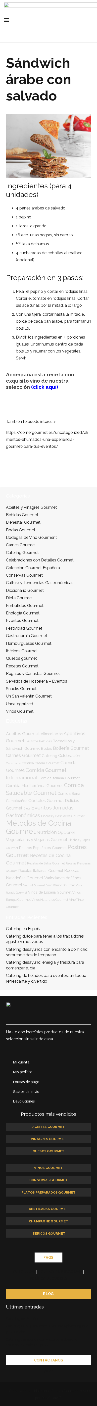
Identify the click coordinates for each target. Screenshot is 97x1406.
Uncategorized (19, 704)
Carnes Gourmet (21, 545)
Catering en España (24, 928)
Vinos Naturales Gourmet (50, 900)
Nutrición (47, 832)
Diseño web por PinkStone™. (30, 1390)
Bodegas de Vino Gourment (31, 537)
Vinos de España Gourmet (49, 892)
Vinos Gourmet (20, 711)
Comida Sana (68, 793)
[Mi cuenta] (9, 1062)
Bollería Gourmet (71, 748)
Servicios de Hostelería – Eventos (36, 681)
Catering (49, 755)
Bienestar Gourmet (23, 522)
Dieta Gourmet (19, 598)
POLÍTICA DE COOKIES (48, 1278)
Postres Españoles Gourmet (43, 848)
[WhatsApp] (58, 1371)
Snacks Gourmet (21, 688)
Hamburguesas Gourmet (28, 643)
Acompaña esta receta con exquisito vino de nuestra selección (40, 380)
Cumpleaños (16, 801)
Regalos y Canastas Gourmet (33, 673)
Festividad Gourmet (24, 628)
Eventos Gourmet (22, 620)
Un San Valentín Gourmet (29, 696)
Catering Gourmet (22, 552)
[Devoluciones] (9, 1101)
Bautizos (32, 741)
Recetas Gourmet (22, 666)
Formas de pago (26, 1081)
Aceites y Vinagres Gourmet (31, 507)
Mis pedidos (23, 1071)
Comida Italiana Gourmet (59, 778)
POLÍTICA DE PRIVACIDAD (60, 1271)
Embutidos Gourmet (25, 605)
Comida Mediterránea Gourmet (34, 785)
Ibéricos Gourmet (22, 651)
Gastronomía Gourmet (26, 635)
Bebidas (45, 741)
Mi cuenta (21, 1061)
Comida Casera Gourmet (40, 763)
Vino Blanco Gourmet (60, 885)
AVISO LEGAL (24, 1271)
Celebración (69, 755)
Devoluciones (24, 1101)
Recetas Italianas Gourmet (40, 870)
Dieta (26, 808)
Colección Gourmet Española (33, 567)
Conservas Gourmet (24, 575)
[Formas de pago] (9, 1081)
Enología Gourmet (23, 613)
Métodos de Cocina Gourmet (38, 827)
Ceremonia (13, 763)
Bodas (46, 748)
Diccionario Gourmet (25, 590)
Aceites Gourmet (23, 733)
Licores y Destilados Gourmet (63, 816)
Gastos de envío (26, 1091)
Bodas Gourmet (20, 530)
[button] (25, 19)
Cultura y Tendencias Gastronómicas (39, 582)
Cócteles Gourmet (46, 800)
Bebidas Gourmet (22, 514)
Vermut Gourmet (34, 885)
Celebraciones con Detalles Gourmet (40, 560)
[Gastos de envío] (9, 1091)
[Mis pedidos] (9, 1071)
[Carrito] (90, 20)
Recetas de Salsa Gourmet (46, 863)
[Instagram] (68, 1371)
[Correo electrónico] (29, 1371)
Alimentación (52, 734)
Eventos (41, 807)
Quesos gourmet (21, 658)
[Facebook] (39, 1371)
